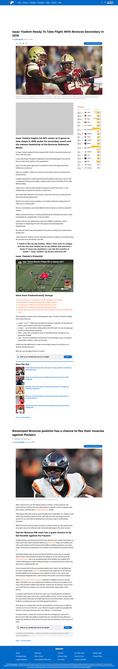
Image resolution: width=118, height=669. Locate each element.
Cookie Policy (97, 656)
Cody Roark (18, 39)
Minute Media (13, 664)
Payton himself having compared (30, 580)
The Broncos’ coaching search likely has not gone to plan (37, 307)
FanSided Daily (21, 656)
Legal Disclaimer (21, 659)
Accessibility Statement (42, 659)
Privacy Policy (62, 656)
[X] (105, 2)
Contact (60, 653)
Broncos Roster (26, 640)
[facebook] (101, 2)
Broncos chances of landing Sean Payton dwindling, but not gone (40, 300)
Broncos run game (22, 559)
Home (18, 417)
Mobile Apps (97, 653)
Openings (37, 653)
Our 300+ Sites (79, 653)
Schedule (33, 2)
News (19, 2)
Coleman (36, 571)
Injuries (54, 2)
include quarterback (42, 510)
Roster (48, 2)
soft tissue (51, 543)
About (18, 653)
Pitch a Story (38, 656)
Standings (40, 2)
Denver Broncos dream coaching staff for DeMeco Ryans (37, 302)
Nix (51, 610)
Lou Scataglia (19, 442)
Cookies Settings (80, 659)
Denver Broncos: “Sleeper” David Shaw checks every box (37, 305)
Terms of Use (78, 656)
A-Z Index (61, 659)
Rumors (25, 2)
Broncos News (25, 417)
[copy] (26, 43)
